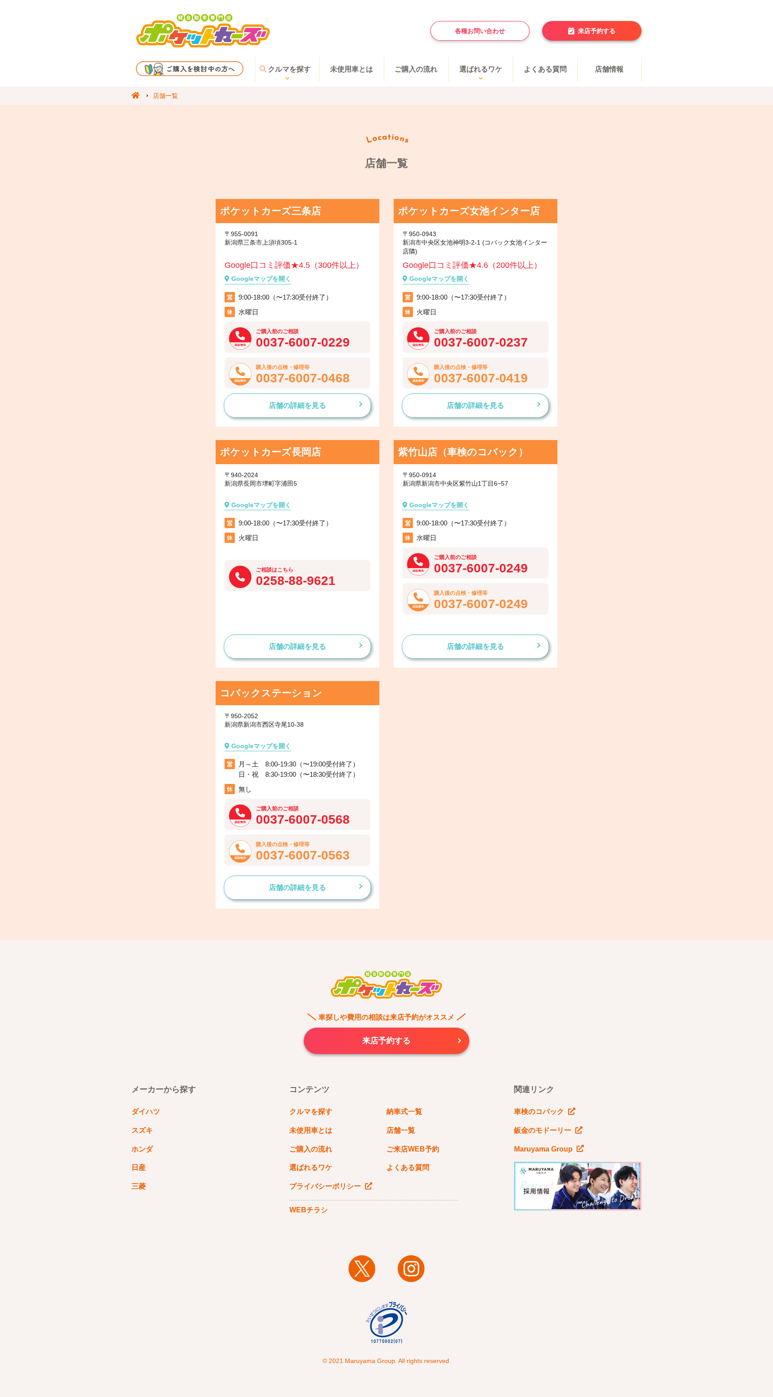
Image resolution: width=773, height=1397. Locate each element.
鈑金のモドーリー (542, 1130)
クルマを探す (289, 69)
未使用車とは (351, 69)
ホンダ (142, 1149)
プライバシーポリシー (325, 1186)
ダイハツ (146, 1111)
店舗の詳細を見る (297, 405)
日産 (139, 1167)
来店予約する (597, 30)
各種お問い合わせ (480, 30)
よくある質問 (545, 69)
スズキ (142, 1130)
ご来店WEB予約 (412, 1149)
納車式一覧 (404, 1111)
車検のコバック (539, 1111)
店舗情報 (609, 69)
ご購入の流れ (416, 69)
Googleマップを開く (260, 278)
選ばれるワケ (480, 69)
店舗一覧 (400, 1130)
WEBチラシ (308, 1210)
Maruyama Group (543, 1149)
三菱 (139, 1186)
